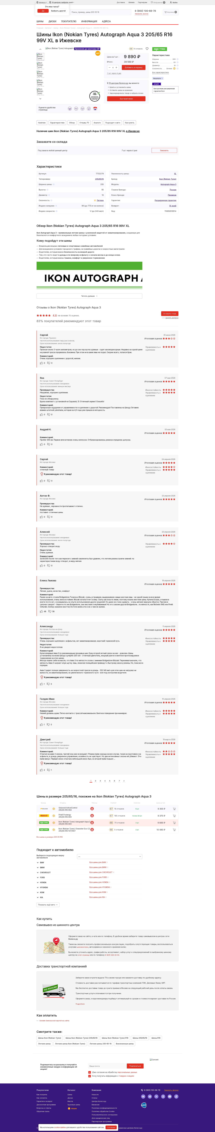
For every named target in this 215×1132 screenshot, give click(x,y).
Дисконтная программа (46, 1105)
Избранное (158, 2)
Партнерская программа (102, 1121)
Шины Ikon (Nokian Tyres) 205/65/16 (81, 1038)
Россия (173, 190)
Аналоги (157, 78)
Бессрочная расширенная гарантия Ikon (164, 90)
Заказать (164, 150)
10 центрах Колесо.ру (118, 83)
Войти (175, 2)
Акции (74, 1108)
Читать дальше (88, 296)
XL (175, 174)
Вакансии (95, 1105)
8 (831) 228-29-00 (112, 955)
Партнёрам (142, 2)
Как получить (42, 1095)
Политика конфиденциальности (104, 1108)
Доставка (121, 2)
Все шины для (97, 862)
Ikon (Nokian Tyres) (67, 28)
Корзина (170, 12)
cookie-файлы (60, 1127)
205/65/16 (99, 179)
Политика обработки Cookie (103, 1111)
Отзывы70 (84, 123)
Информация (89, 21)
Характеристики (57, 123)
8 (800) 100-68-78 (145, 10)
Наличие (42, 123)
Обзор (72, 123)
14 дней (172, 206)
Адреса (106, 21)
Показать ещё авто (46, 905)
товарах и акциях (126, 1076)
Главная (40, 28)
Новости (95, 1095)
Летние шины (44, 1044)
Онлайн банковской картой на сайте (54, 1021)
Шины (40, 21)
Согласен (111, 1127)
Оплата (131, 2)
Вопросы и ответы (44, 1108)
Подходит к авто (112, 123)
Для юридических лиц (101, 1118)
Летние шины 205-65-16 (100, 1044)
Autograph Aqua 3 (84, 28)
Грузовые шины (74, 1105)
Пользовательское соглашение (104, 1115)
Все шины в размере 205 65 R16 (50, 837)
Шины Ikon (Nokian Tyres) (49, 1038)
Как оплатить (42, 1098)
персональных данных (127, 1072)
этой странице (83, 955)
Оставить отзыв (169, 314)
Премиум (172, 195)
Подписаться (135, 1066)
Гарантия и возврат (44, 1101)
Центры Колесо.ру (99, 1101)
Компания (96, 1090)
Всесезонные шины (125, 1044)
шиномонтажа (82, 947)
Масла (70, 1101)
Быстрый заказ (126, 99)
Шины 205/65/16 (140, 1038)
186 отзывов (119, 816)
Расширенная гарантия (165, 200)
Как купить (129, 123)
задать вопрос (171, 318)
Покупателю (68, 21)
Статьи (94, 1098)
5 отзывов (118, 830)
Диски (52, 21)
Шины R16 (156, 1038)
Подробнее (80, 1004)
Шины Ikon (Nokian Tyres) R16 (115, 1038)
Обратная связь (43, 1111)
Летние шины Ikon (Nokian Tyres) (70, 1044)
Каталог (48, 28)
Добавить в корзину (133, 67)
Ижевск (42, 2)
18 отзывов (119, 809)
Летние (100, 200)
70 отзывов (138, 49)
